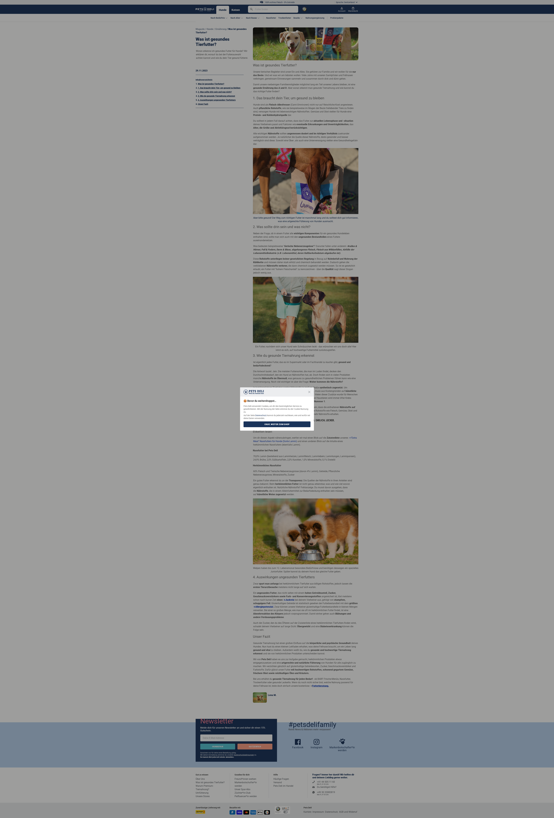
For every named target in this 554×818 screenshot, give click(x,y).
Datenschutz (261, 415)
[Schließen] (309, 392)
